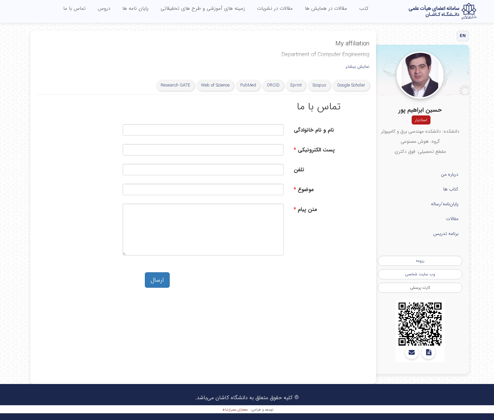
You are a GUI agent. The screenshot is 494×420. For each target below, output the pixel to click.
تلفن (299, 170)
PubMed (248, 85)
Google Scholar (351, 85)
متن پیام (307, 209)
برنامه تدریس (445, 233)
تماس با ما (74, 8)
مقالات (452, 218)
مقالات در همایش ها (326, 8)
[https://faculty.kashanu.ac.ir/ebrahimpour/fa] (420, 324)
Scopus (319, 85)
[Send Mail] (411, 352)
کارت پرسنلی (420, 287)
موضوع (306, 189)
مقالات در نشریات (275, 8)
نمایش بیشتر (357, 67)
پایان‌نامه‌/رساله (444, 204)
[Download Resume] (428, 352)
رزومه (420, 260)
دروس (104, 8)
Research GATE (175, 85)
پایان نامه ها (135, 8)
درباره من (449, 174)
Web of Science (215, 85)
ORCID (273, 85)
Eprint (296, 85)
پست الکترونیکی (316, 150)
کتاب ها (450, 189)
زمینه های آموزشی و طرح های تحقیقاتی (203, 8)
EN (463, 35)
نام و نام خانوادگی (314, 130)
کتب (364, 8)
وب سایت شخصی (420, 274)
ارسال (157, 280)
